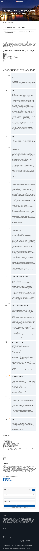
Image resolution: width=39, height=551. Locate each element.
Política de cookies (6, 548)
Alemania (5, 22)
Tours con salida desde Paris (8, 480)
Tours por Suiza (6, 479)
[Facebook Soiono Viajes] (5, 528)
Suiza (13, 22)
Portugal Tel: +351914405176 (25, 540)
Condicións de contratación (14, 548)
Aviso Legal (28, 548)
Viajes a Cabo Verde (6, 536)
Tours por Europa (7, 478)
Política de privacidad (22, 548)
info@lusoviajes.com (24, 541)
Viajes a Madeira (5, 533)
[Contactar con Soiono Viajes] (7, 528)
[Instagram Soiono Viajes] (3, 528)
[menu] (2, 1)
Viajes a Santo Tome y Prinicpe (8, 537)
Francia (9, 22)
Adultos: (5, 497)
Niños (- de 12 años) (7, 501)
